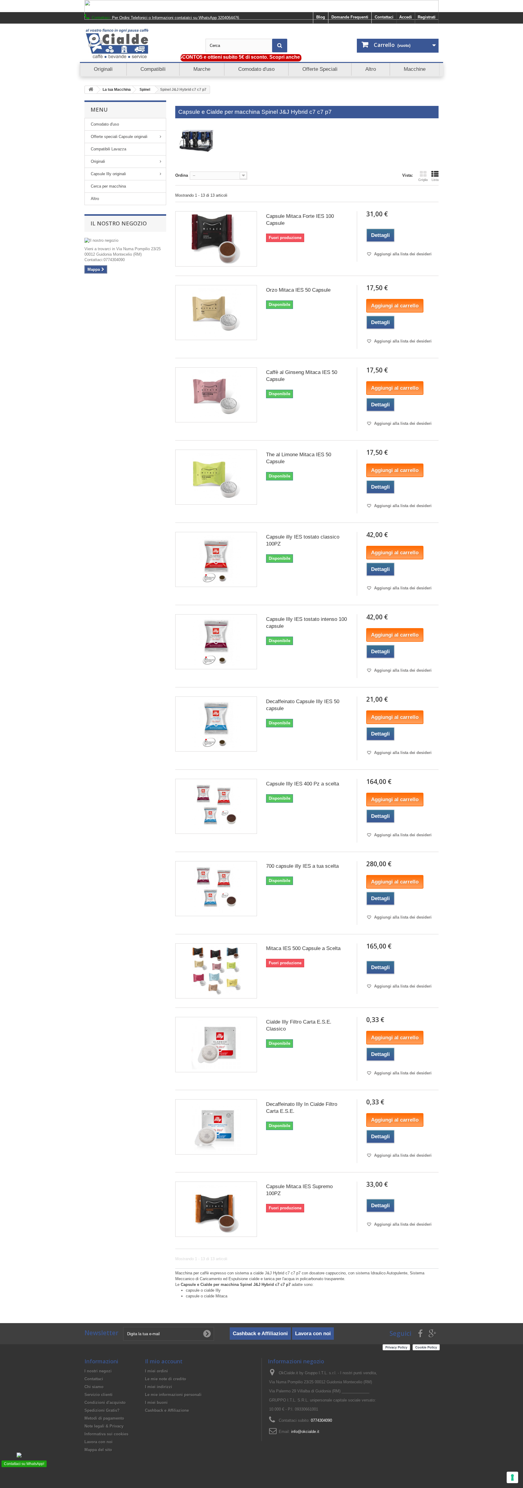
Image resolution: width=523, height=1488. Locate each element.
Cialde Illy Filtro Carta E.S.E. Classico (298, 1025)
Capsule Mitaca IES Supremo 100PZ (299, 1190)
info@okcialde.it (305, 1431)
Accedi (405, 17)
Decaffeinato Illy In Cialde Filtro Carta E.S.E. (301, 1107)
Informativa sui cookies (106, 1434)
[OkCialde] (140, 43)
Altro (95, 198)
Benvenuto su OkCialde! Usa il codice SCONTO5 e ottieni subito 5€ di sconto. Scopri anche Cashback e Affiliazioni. (195, 57)
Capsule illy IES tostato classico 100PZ (302, 540)
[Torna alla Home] (91, 89)
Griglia (423, 180)
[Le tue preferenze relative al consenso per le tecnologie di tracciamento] (512, 1477)
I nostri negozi (98, 1371)
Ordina (181, 175)
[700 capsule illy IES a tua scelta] (216, 888)
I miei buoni (156, 1402)
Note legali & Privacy (103, 1426)
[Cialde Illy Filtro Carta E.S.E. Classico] (216, 1044)
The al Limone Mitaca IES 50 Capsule (298, 458)
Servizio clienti (98, 1394)
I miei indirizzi (158, 1387)
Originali (98, 161)
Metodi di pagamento (104, 1418)
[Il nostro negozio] (125, 240)
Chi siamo (94, 1387)
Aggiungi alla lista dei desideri (402, 254)
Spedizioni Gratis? (102, 1410)
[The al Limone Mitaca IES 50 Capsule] (216, 477)
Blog (320, 17)
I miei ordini (156, 1371)
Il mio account (164, 1361)
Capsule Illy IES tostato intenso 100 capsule (306, 622)
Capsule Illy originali (108, 174)
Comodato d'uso (105, 124)
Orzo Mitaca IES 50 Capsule (298, 290)
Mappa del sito (98, 1449)
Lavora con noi (313, 1333)
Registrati (427, 17)
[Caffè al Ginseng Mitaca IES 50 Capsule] (216, 394)
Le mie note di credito (165, 1379)
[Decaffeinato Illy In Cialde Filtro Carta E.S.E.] (216, 1126)
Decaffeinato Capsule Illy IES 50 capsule (302, 705)
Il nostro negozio (118, 223)
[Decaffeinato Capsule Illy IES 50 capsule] (216, 724)
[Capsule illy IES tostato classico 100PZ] (216, 559)
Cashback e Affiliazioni (260, 1333)
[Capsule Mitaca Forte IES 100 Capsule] (216, 238)
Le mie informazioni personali (173, 1394)
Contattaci (384, 17)
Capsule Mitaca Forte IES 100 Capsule (300, 219)
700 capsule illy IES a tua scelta (302, 866)
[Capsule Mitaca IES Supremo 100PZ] (216, 1209)
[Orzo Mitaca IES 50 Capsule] (216, 312)
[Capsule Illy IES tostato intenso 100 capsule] (216, 641)
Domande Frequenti (349, 17)
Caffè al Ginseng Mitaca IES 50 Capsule (301, 375)
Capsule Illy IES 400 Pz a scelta (302, 784)
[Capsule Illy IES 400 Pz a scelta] (216, 806)
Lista (435, 180)
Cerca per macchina (108, 186)
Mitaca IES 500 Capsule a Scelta (303, 948)
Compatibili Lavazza (108, 149)
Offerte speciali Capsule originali (119, 136)
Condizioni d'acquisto (105, 1402)
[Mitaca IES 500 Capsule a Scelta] (216, 970)
